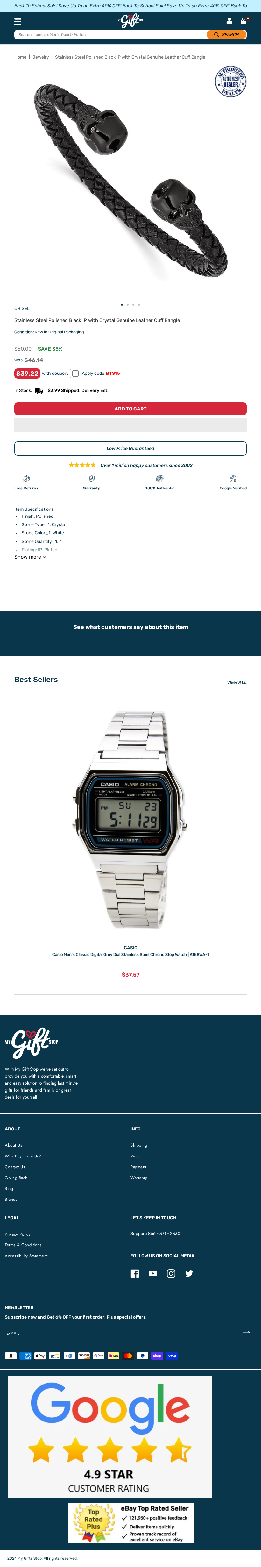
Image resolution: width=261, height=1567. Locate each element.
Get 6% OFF (59, 1317)
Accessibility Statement (26, 1256)
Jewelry (40, 57)
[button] (130, 425)
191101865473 (104, 573)
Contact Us (15, 1167)
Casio (131, 948)
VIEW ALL (237, 682)
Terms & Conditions (23, 1245)
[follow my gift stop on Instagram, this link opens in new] (171, 1276)
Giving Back (16, 1178)
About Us (13, 1145)
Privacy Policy (18, 1234)
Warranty (138, 1178)
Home (20, 57)
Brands (11, 1199)
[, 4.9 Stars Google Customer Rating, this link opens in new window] (110, 1437)
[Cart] (243, 21)
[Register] (246, 1333)
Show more (27, 557)
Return (136, 1156)
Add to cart (130, 409)
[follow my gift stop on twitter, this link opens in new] (189, 1276)
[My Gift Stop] (31, 1030)
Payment (138, 1167)
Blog (9, 1189)
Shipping (138, 1145)
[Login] (229, 21)
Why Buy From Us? (23, 1156)
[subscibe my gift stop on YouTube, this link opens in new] (153, 1276)
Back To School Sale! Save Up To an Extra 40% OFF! (67, 6)
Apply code (101, 373)
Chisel (22, 308)
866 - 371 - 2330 (164, 1233)
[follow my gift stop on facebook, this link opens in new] (134, 1276)
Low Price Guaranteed (130, 448)
